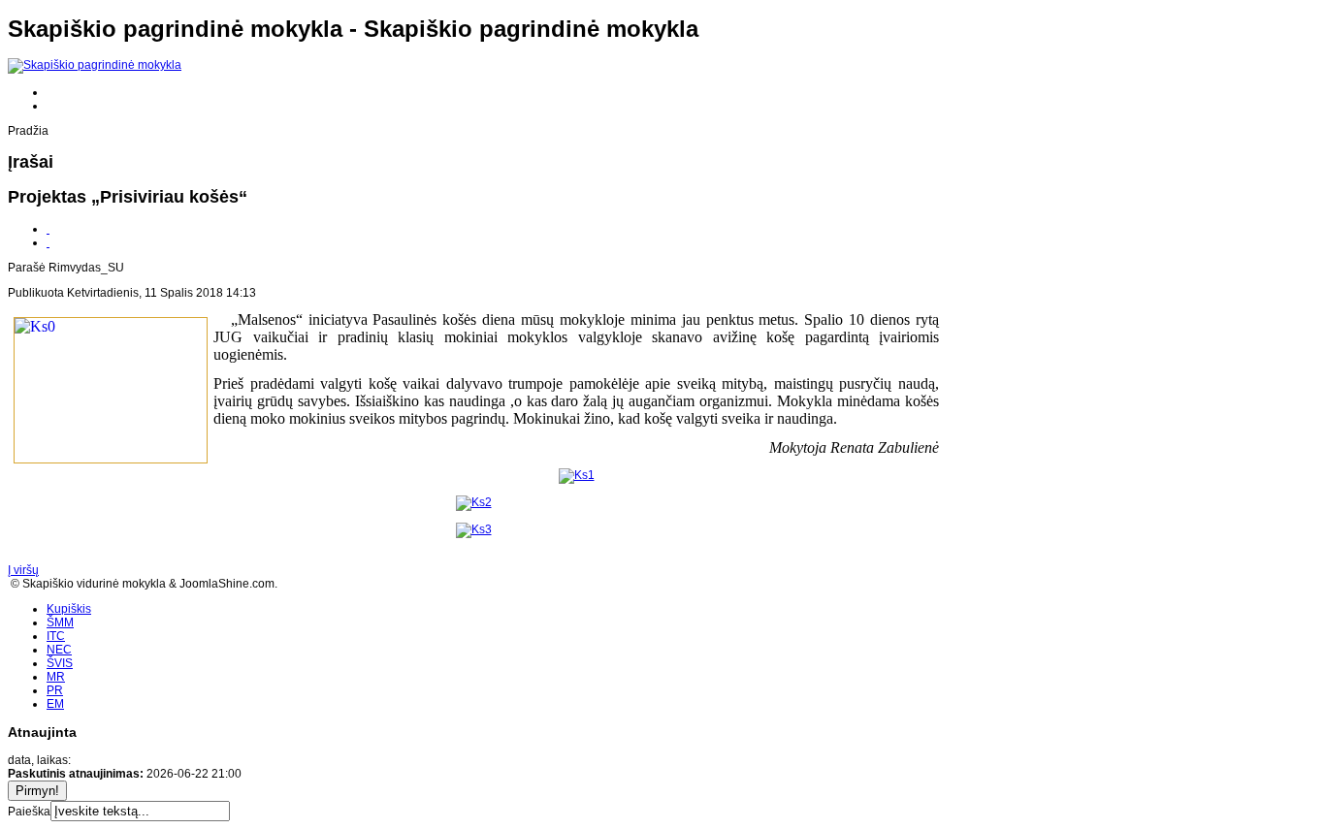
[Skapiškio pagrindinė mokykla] (94, 65)
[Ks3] (474, 529)
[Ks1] (577, 475)
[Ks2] (474, 502)
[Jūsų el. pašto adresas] (48, 242)
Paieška (29, 811)
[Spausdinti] (48, 229)
